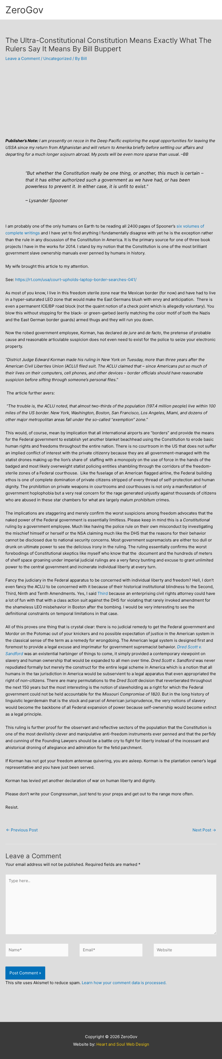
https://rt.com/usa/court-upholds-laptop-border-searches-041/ (75, 279)
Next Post (204, 829)
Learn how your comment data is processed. (124, 982)
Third (102, 593)
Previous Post (22, 829)
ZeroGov (24, 9)
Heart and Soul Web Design (122, 1044)
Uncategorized (57, 58)
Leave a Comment (22, 58)
